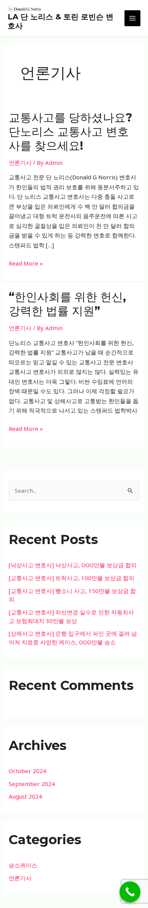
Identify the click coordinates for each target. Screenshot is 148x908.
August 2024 (25, 796)
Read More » (26, 264)
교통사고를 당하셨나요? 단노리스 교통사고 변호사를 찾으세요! (70, 132)
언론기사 (20, 162)
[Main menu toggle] (132, 18)
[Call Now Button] (130, 891)
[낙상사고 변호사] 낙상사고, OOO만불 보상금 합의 (73, 565)
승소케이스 (23, 865)
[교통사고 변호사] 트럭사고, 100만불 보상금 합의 (71, 578)
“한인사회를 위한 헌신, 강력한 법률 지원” (67, 304)
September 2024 (32, 784)
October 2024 (27, 771)
